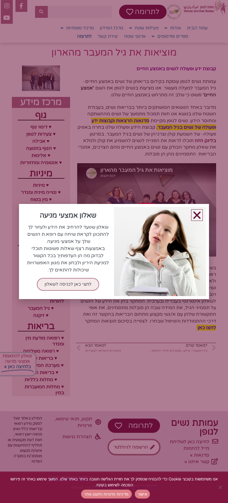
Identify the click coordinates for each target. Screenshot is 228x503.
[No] (221, 487)
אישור (142, 494)
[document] (114, 251)
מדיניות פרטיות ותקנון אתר (106, 494)
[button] (197, 215)
